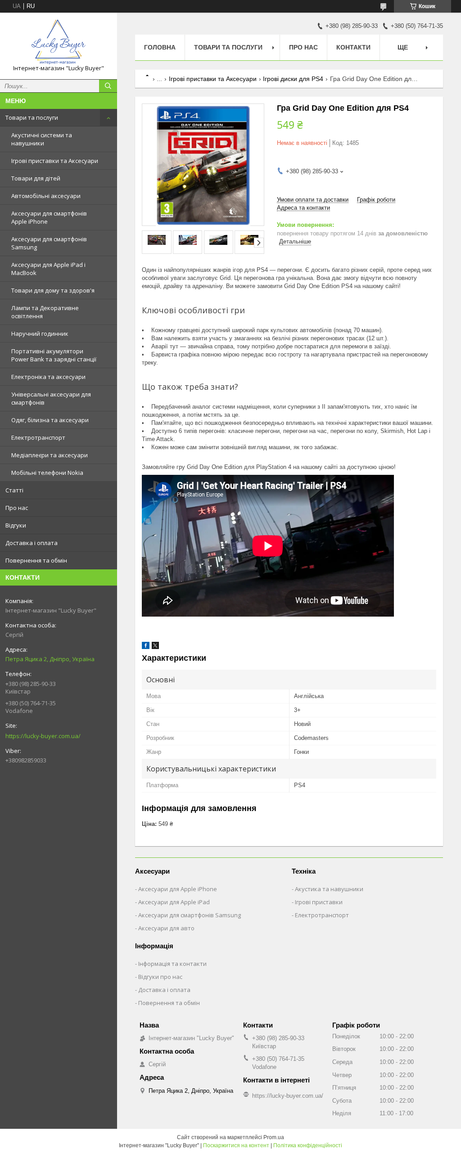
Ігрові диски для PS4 (293, 78)
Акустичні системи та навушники (41, 139)
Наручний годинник (39, 333)
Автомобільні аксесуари (46, 196)
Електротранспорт (38, 437)
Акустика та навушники (329, 889)
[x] (155, 647)
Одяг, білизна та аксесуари (50, 420)
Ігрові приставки (319, 902)
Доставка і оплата (31, 543)
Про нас (16, 508)
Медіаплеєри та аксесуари (49, 455)
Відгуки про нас (160, 977)
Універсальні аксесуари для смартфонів (51, 398)
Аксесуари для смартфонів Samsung (49, 243)
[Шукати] (108, 86)
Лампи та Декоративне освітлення (45, 312)
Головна (160, 47)
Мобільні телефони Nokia (47, 473)
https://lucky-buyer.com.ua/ (43, 736)
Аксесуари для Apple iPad (174, 902)
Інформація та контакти (172, 964)
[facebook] (145, 647)
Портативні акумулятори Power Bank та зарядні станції (53, 355)
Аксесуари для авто (166, 928)
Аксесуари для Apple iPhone (177, 889)
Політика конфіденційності (307, 1145)
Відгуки (15, 525)
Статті (14, 490)
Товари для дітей (35, 178)
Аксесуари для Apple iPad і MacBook (48, 269)
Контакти (353, 47)
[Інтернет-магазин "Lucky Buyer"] (58, 41)
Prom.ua (273, 1137)
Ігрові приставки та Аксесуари (54, 161)
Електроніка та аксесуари (48, 377)
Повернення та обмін (36, 560)
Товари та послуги (31, 117)
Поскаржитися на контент (236, 1145)
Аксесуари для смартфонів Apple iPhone (49, 217)
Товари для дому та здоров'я (53, 290)
